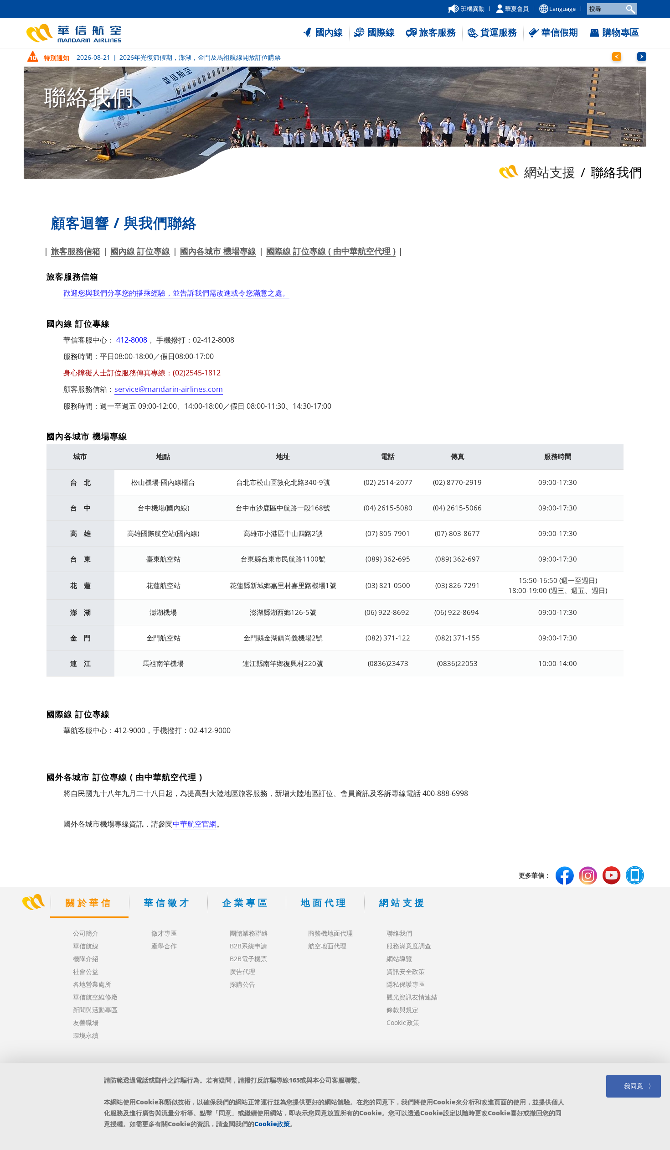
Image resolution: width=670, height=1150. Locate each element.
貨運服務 (498, 32)
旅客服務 (437, 32)
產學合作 (164, 946)
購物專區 (621, 32)
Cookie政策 (403, 1022)
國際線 (381, 32)
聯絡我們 (399, 933)
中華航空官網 (194, 824)
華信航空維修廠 (95, 997)
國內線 (329, 32)
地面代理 (324, 902)
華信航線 (85, 946)
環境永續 (85, 1035)
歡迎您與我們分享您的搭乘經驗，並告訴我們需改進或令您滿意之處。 (176, 293)
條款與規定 (402, 1009)
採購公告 (242, 984)
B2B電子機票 (248, 958)
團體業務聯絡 (249, 933)
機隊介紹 (85, 958)
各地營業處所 (92, 984)
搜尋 (629, 9)
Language (562, 9)
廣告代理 (242, 971)
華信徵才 (167, 902)
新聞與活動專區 (95, 1009)
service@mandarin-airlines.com (168, 389)
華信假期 (559, 32)
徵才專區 (164, 933)
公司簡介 (85, 933)
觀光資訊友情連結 (412, 997)
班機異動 (472, 9)
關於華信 (89, 902)
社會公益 (85, 971)
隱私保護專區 (406, 984)
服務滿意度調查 (409, 946)
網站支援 (403, 902)
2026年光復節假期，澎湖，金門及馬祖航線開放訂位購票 (179, 57)
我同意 (633, 1086)
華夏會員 (517, 9)
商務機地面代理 (330, 933)
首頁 (33, 902)
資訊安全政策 (406, 971)
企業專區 (246, 902)
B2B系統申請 (248, 946)
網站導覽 (399, 958)
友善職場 (85, 1022)
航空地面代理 (327, 946)
